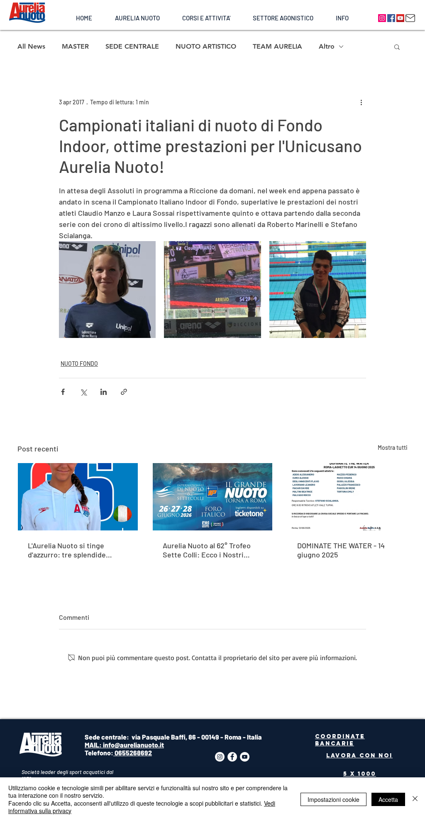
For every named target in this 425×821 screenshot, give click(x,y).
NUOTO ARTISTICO (206, 46)
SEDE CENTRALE (132, 46)
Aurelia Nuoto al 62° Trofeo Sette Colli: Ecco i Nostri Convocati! (207, 550)
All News (31, 46)
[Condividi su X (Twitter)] (83, 392)
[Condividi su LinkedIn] (103, 392)
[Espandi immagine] (107, 289)
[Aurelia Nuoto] (382, 18)
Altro (327, 46)
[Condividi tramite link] (124, 392)
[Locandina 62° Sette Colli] (213, 496)
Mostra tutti (393, 447)
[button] (137, 18)
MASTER (75, 46)
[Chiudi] (415, 799)
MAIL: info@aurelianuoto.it (124, 745)
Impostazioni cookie (333, 799)
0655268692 (132, 753)
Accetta (388, 799)
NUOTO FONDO (79, 363)
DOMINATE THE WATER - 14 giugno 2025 (341, 550)
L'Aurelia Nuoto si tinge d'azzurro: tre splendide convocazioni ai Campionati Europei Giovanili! (73, 550)
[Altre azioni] (361, 102)
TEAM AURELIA (277, 46)
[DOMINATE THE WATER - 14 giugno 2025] (347, 496)
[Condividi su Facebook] (63, 392)
